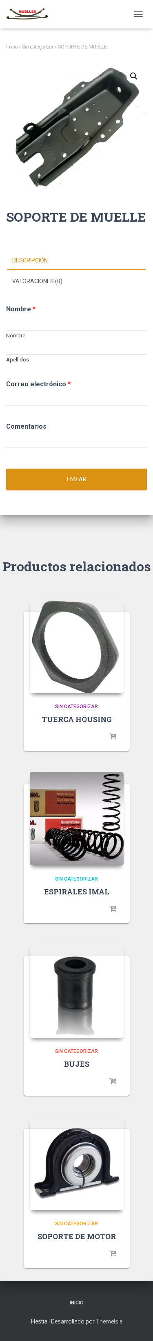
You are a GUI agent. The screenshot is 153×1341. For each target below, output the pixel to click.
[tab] (76, 260)
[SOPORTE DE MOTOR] (77, 1163)
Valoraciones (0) (37, 281)
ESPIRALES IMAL (76, 891)
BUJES (76, 1064)
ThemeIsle (109, 1321)
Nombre (20, 309)
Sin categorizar (37, 47)
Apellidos (17, 360)
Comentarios (26, 426)
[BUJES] (77, 991)
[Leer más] (113, 737)
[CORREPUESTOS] (30, 14)
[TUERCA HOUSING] (77, 646)
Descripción (30, 260)
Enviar (76, 479)
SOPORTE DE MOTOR (77, 1236)
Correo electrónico (38, 384)
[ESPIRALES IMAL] (77, 818)
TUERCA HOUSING (77, 719)
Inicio (12, 47)
